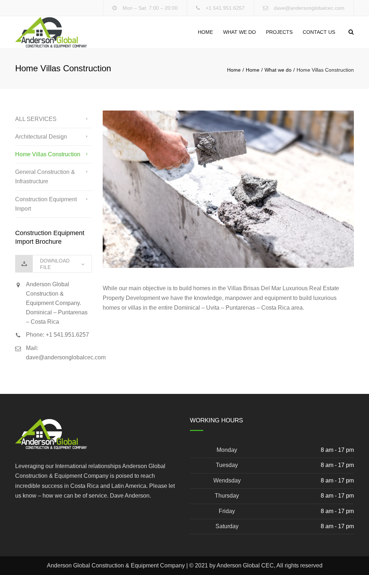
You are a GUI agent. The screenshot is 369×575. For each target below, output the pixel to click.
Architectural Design (41, 137)
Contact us (319, 32)
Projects (279, 32)
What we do (239, 32)
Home (205, 32)
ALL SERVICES (36, 119)
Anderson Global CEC (245, 565)
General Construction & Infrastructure (45, 176)
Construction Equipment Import (46, 204)
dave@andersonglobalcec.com (309, 8)
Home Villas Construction (47, 154)
